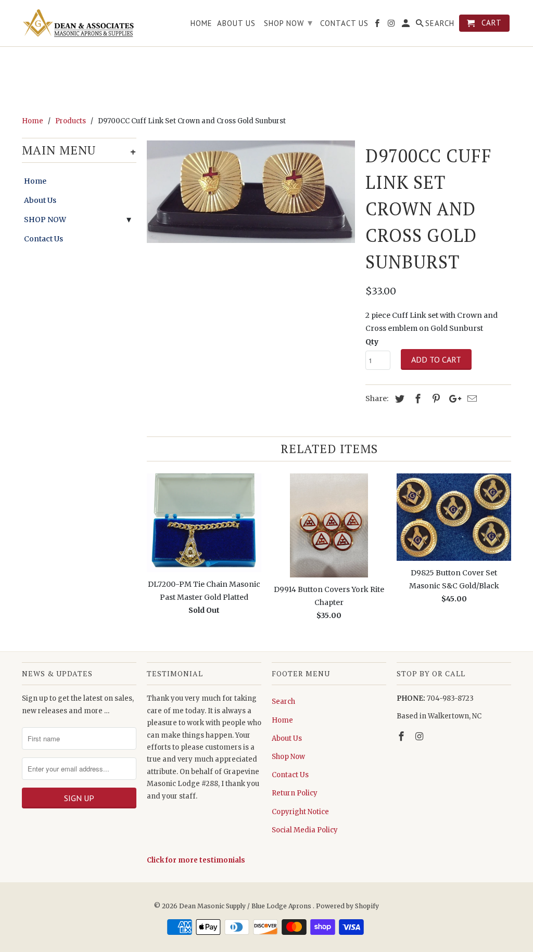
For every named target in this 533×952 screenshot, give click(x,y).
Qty (371, 341)
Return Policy (295, 793)
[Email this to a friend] (470, 399)
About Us (40, 200)
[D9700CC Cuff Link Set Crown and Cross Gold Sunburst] (251, 191)
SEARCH (439, 23)
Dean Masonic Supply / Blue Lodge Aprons (246, 906)
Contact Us (43, 238)
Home (35, 181)
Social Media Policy (305, 830)
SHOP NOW (45, 219)
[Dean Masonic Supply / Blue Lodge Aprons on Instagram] (420, 736)
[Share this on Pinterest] (434, 399)
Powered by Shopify (347, 906)
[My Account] (406, 25)
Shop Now (288, 756)
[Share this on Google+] (452, 399)
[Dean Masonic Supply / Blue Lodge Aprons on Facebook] (402, 736)
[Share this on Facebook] (416, 399)
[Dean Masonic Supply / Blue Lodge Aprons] (79, 23)
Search (283, 701)
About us (236, 23)
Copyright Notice (300, 811)
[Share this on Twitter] (398, 399)
